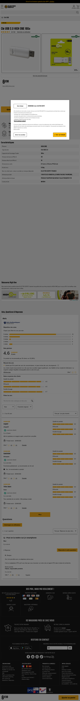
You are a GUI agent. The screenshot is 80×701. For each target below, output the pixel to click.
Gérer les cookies (20, 134)
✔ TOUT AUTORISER (59, 134)
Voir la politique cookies (19, 121)
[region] (40, 120)
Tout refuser (20, 106)
